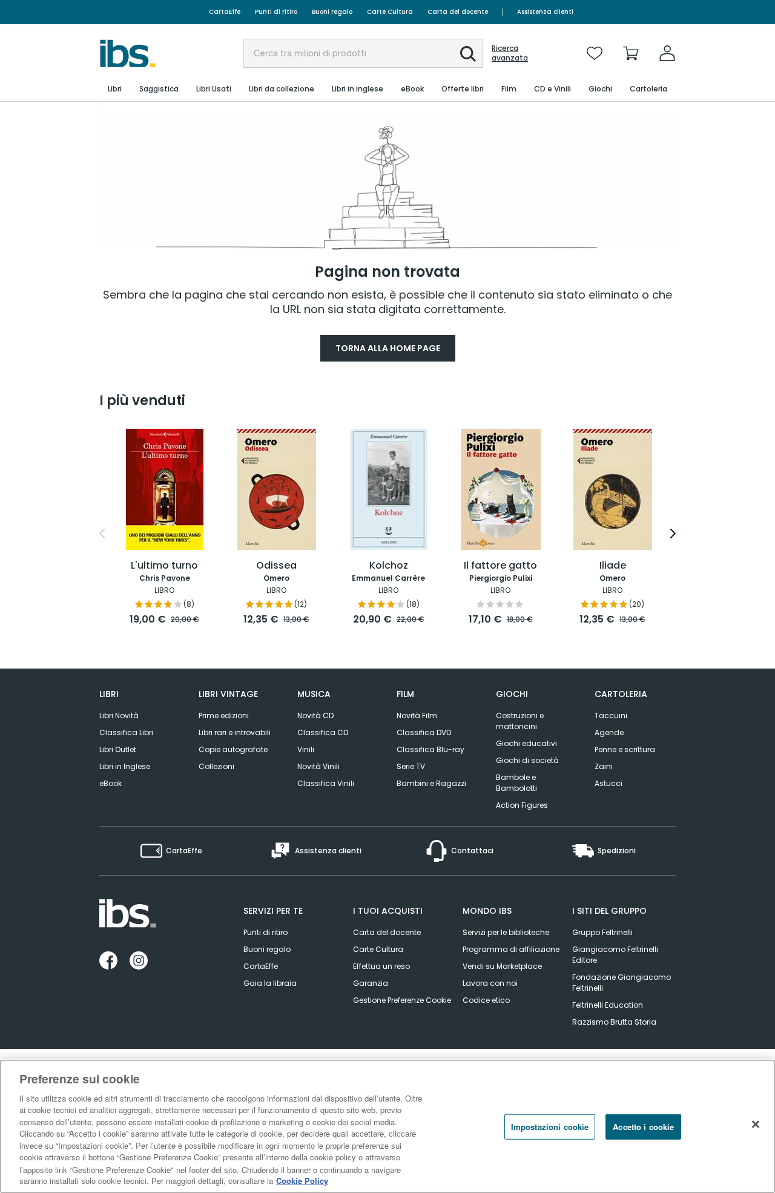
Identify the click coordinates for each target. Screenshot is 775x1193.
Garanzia (370, 983)
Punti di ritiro (276, 11)
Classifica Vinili (325, 783)
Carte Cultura (390, 11)
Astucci (608, 783)
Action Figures (522, 805)
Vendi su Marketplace (502, 966)
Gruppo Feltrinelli (602, 932)
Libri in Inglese (124, 766)
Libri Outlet (117, 749)
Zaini (604, 766)
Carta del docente (457, 11)
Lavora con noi (490, 983)
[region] (387, 1126)
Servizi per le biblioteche (506, 932)
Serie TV (411, 766)
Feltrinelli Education (607, 1005)
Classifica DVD (424, 732)
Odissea (276, 566)
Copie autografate (233, 749)
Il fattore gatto (500, 566)
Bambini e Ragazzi (431, 783)
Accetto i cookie (643, 1126)
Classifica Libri (126, 732)
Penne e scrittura (625, 749)
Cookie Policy (302, 1180)
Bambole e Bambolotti (516, 782)
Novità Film (417, 715)
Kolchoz (388, 566)
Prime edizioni (224, 715)
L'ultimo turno (164, 566)
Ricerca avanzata (510, 53)
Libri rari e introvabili (235, 732)
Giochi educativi (526, 743)
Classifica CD (322, 732)
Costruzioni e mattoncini (520, 721)
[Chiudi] (755, 1124)
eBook (110, 783)
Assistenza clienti (545, 11)
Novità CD (315, 715)
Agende (609, 732)
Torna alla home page (387, 348)
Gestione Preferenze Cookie (402, 1000)
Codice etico (486, 1000)
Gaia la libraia (270, 983)
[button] (468, 54)
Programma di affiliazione (511, 949)
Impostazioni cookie (550, 1126)
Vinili (305, 749)
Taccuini (611, 715)
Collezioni (216, 766)
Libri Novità (119, 715)
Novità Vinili (318, 766)
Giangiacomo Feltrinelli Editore (615, 954)
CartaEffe (224, 11)
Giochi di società (527, 760)
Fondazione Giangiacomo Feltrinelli (621, 982)
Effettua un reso (381, 966)
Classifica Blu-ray (430, 749)
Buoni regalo (332, 11)
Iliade (612, 566)
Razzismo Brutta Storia (614, 1022)
